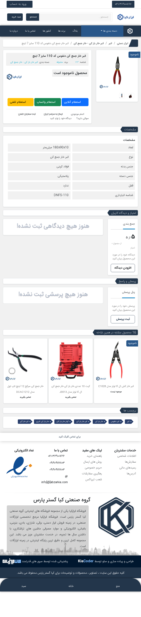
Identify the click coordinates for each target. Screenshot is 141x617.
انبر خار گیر (24, 421)
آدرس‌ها (131, 473)
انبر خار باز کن (81, 421)
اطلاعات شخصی (126, 456)
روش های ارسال (92, 461)
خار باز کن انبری (42, 421)
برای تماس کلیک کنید (70, 437)
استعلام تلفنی (18, 102)
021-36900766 (123, 4)
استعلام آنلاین (73, 102)
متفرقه (60, 62)
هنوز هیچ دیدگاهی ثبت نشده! (53, 226)
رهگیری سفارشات (92, 473)
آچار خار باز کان (62, 421)
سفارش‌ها (130, 461)
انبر (128, 421)
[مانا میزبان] (12, 561)
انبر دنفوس (115, 421)
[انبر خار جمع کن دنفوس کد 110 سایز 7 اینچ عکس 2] (131, 95)
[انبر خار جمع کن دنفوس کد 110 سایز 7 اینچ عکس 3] (121, 95)
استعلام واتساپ (46, 102)
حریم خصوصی (93, 467)
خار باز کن (99, 421)
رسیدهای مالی (127, 467)
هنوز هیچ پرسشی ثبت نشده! (53, 294)
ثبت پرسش (123, 319)
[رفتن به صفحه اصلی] (130, 31)
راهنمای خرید (94, 456)
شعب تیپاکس (93, 479)
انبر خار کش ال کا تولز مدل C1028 (116, 386)
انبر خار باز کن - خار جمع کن (24, 62)
